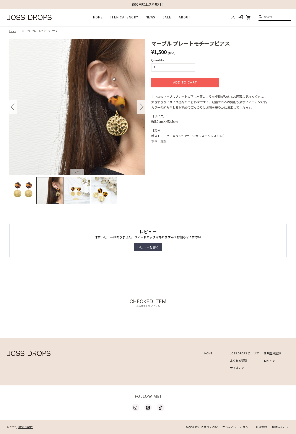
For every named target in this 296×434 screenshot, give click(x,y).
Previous (13, 107)
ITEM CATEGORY (124, 17)
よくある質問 (238, 361)
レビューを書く (148, 247)
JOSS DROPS (25, 427)
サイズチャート (240, 368)
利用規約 (261, 427)
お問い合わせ (280, 427)
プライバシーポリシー (236, 427)
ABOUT (185, 17)
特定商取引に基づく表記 (202, 427)
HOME (98, 17)
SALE (167, 17)
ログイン (269, 361)
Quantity (157, 60)
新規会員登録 (272, 353)
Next (141, 107)
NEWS (150, 17)
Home (12, 31)
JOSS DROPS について (244, 353)
